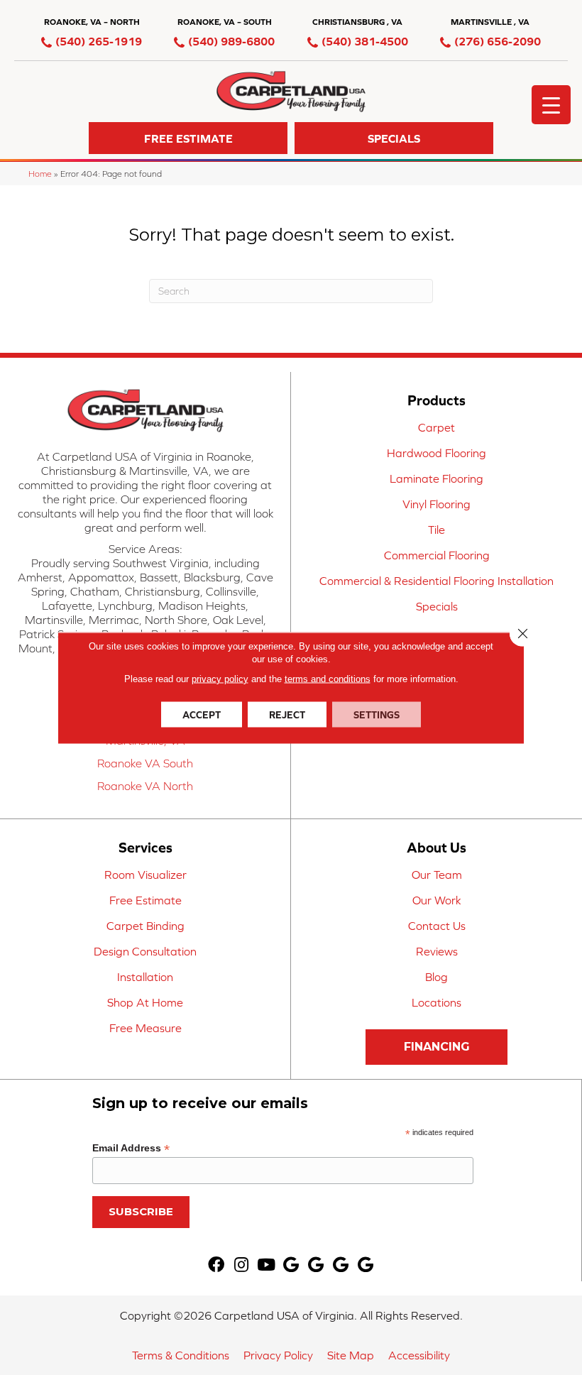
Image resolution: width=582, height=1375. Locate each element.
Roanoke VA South (145, 763)
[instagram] (241, 1265)
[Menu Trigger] (551, 104)
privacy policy (220, 678)
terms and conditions (327, 678)
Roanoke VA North (145, 785)
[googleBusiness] (291, 1265)
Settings (376, 714)
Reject (287, 714)
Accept (201, 714)
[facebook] (216, 1265)
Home (40, 173)
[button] (188, 138)
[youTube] (266, 1265)
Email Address (131, 1148)
